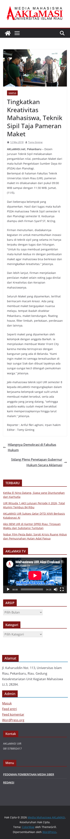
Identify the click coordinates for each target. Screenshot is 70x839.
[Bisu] (56, 589)
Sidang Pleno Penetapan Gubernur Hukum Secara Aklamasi (36, 462)
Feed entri (9, 709)
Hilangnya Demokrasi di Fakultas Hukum (32, 447)
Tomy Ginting (35, 142)
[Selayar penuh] (62, 589)
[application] (35, 575)
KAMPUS (12, 93)
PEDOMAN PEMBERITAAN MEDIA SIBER (28, 774)
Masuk (7, 703)
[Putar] (8, 589)
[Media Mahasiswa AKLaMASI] (7, 33)
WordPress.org (13, 720)
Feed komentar (13, 714)
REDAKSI (8, 782)
